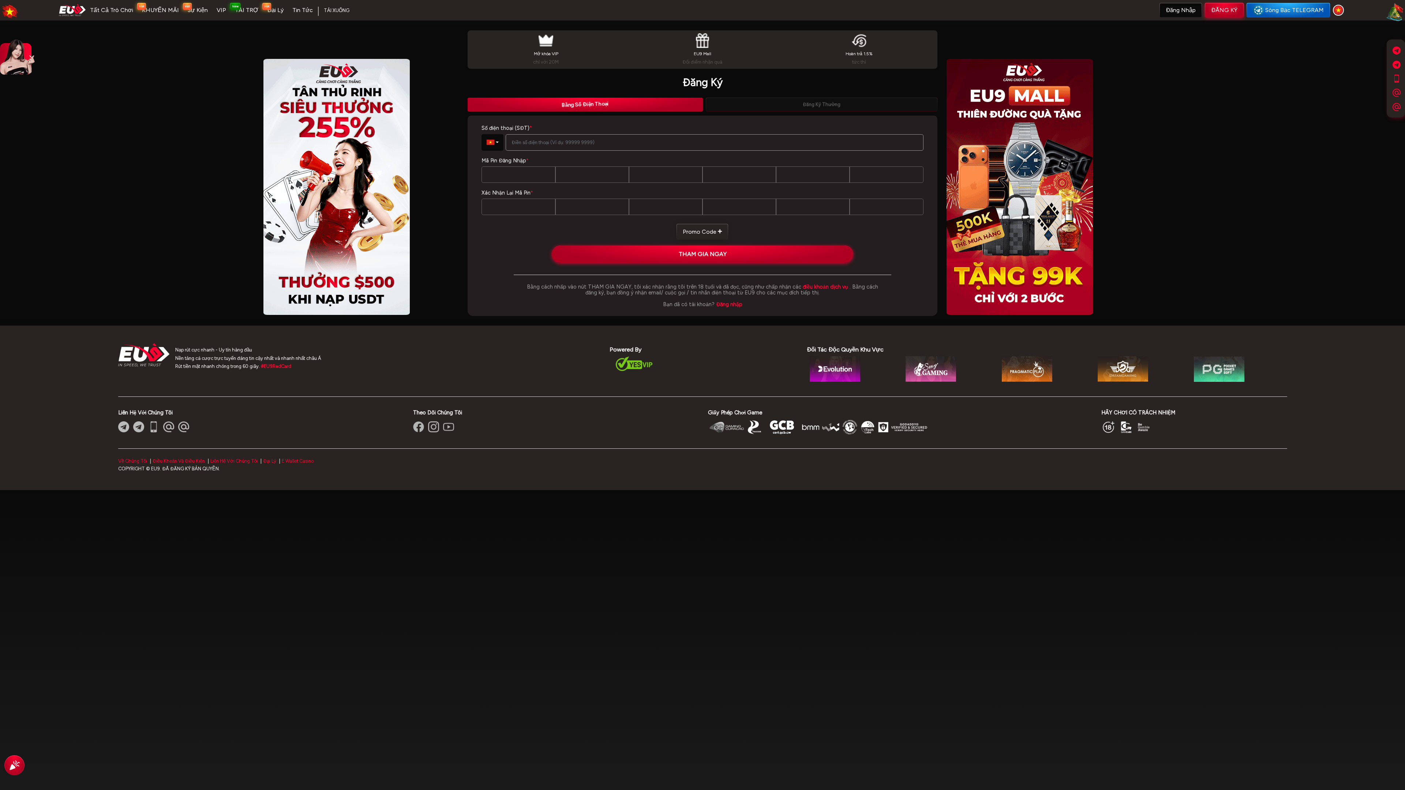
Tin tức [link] (302, 10)
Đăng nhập (1181, 10)
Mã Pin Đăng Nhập (505, 160)
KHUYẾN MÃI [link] (160, 10)
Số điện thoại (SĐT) (507, 128)
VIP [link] (221, 10)
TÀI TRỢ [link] (246, 10)
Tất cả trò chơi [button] (111, 10)
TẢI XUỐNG (336, 10)
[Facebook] (418, 426)
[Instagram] (433, 426)
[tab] (585, 105)
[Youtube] (448, 426)
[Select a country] (1339, 10)
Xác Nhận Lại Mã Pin (507, 192)
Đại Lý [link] (275, 10)
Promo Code (699, 231)
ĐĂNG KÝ (1224, 10)
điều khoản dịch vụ (825, 286)
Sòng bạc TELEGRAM (1294, 10)
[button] (1180, 10)
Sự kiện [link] (198, 10)
